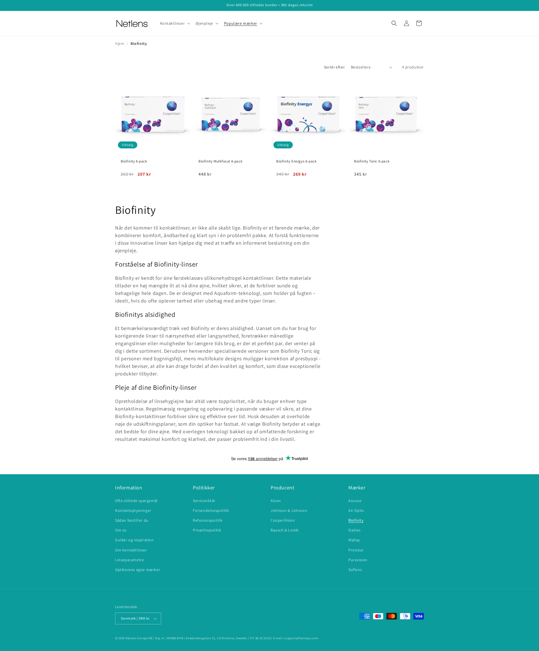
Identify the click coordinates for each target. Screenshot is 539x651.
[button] (175, 23)
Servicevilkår (204, 500)
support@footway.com (301, 638)
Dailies (354, 530)
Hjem (119, 43)
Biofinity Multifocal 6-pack (220, 161)
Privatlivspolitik (207, 530)
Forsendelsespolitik (211, 510)
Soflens (355, 569)
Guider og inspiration (134, 539)
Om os (121, 530)
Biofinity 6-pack (134, 161)
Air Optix (356, 510)
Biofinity (355, 520)
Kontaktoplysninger (133, 510)
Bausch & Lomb (285, 530)
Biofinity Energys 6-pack (296, 161)
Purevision (357, 559)
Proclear (356, 550)
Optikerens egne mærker (137, 569)
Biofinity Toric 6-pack (371, 161)
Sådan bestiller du (132, 520)
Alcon (276, 500)
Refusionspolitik (208, 520)
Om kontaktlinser (131, 550)
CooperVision (283, 520)
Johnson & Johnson (289, 510)
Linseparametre (129, 559)
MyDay (354, 539)
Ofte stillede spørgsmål (136, 500)
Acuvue (355, 500)
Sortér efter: (334, 67)
